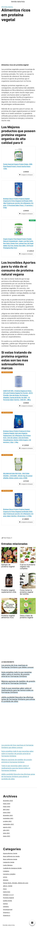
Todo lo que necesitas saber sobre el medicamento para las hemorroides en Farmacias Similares (15, 768)
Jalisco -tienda (7, 886)
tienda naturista (18, 1)
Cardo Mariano (8, 865)
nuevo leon (6, 892)
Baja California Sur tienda (11, 856)
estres (5, 877)
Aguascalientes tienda (10, 853)
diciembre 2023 (8, 800)
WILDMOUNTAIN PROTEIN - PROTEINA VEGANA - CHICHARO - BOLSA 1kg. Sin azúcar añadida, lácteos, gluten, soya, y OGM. (17, 476)
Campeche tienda (8, 862)
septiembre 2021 (8, 824)
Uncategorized (7, 909)
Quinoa (5, 903)
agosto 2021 (7, 827)
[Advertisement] (18, 44)
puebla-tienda (7, 900)
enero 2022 (6, 812)
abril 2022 (6, 809)
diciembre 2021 (8, 815)
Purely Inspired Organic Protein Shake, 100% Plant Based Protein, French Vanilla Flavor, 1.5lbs (17, 166)
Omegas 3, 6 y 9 (8, 895)
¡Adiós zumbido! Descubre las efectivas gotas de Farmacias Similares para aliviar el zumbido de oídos (18, 776)
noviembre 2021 (8, 818)
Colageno (6, 871)
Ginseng (5, 880)
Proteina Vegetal (7, 7)
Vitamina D (6, 915)
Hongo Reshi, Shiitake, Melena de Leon (15, 883)
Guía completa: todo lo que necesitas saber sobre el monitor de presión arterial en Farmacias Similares (17, 753)
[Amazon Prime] (31, 171)
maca (5, 889)
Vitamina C (6, 912)
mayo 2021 (6, 836)
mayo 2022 (6, 806)
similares (6, 906)
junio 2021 (6, 833)
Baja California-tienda (10, 859)
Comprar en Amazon (27, 175)
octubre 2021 (7, 821)
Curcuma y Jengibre (9, 874)
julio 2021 (6, 830)
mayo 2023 (6, 803)
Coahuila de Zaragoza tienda (12, 868)
